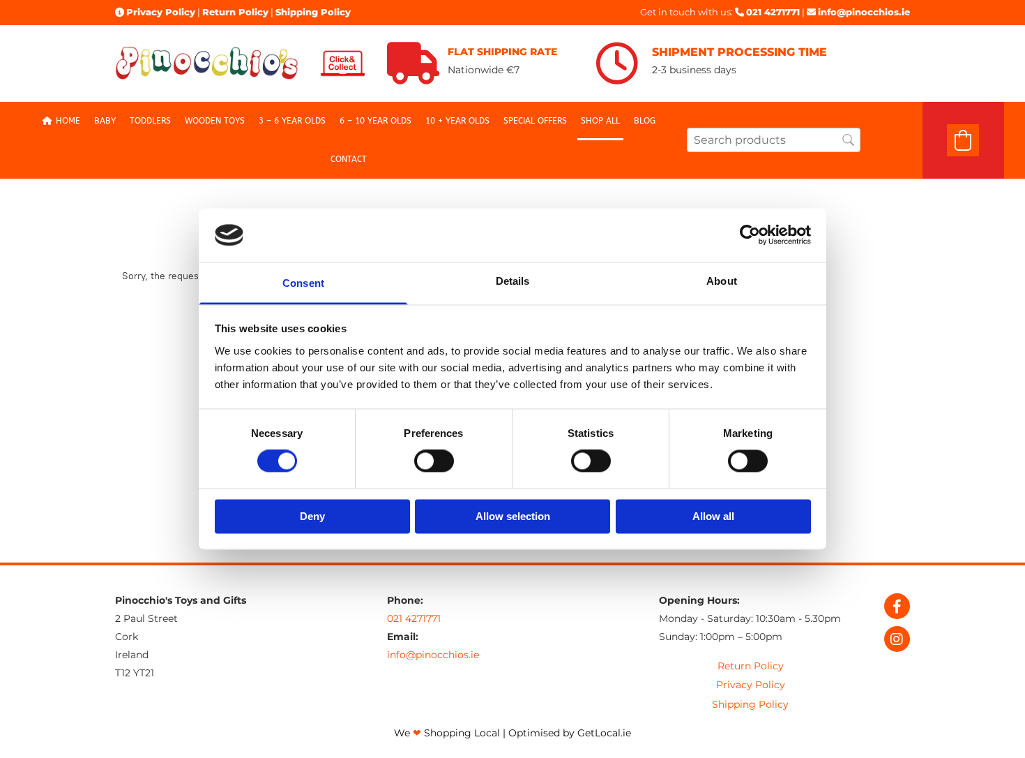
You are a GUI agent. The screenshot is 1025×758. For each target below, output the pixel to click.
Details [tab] (513, 281)
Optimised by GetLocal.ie (569, 733)
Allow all (713, 516)
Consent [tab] (303, 283)
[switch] (434, 461)
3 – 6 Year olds (292, 121)
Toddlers (150, 121)
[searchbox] (773, 140)
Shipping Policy (313, 11)
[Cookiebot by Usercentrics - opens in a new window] (750, 235)
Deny (312, 516)
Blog (644, 121)
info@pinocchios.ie (864, 11)
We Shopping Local (447, 733)
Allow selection (513, 516)
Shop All (600, 121)
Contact (349, 159)
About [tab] (721, 281)
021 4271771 (773, 11)
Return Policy (235, 11)
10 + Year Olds (457, 121)
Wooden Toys (215, 121)
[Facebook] (897, 606)
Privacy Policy (160, 11)
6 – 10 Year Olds (375, 121)
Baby (105, 121)
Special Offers (535, 121)
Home (68, 121)
